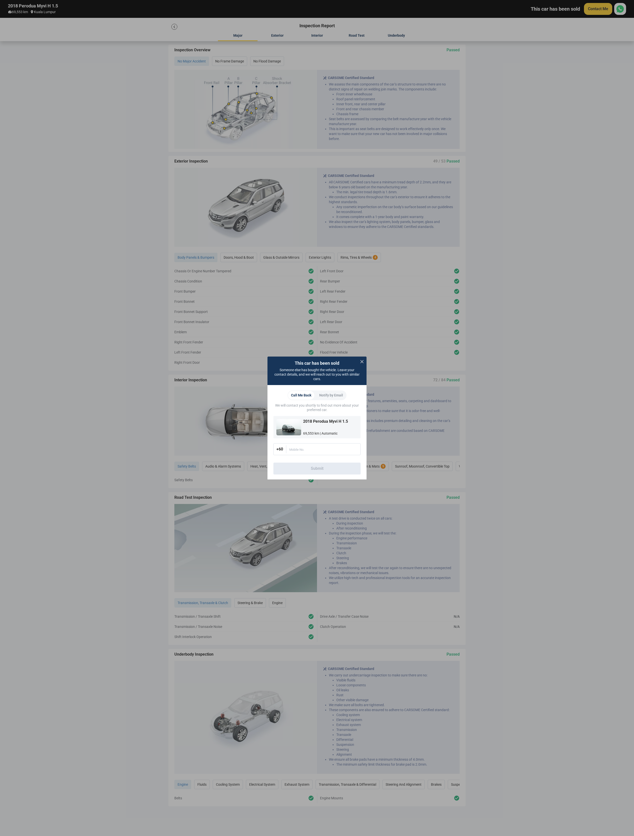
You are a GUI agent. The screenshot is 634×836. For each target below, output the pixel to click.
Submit (317, 468)
